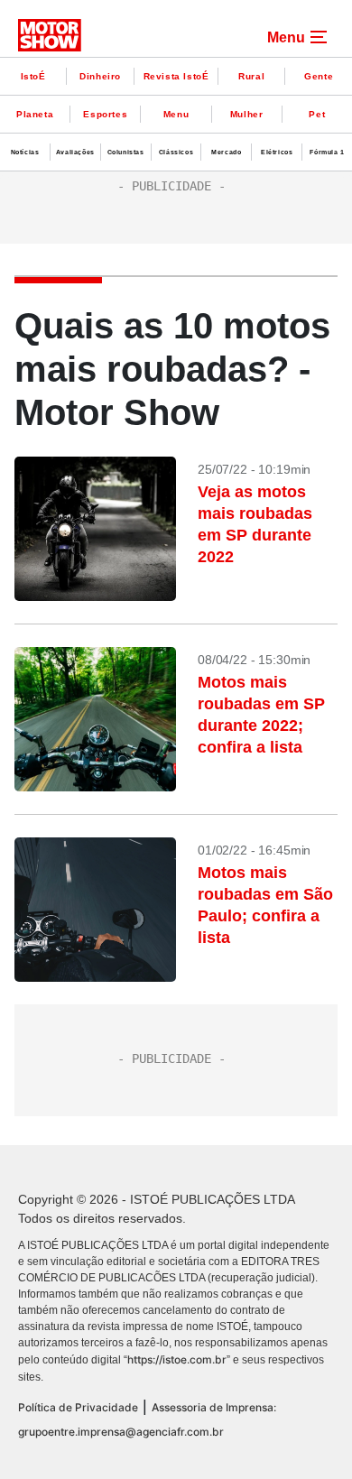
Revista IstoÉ (176, 76)
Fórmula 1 (327, 152)
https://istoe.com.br (177, 1359)
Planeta (34, 114)
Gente (318, 76)
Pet (317, 114)
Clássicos (176, 152)
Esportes (105, 114)
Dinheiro (100, 76)
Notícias (25, 152)
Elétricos (276, 152)
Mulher (247, 114)
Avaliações (75, 152)
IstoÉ (33, 76)
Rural (251, 76)
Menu (176, 114)
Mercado (226, 152)
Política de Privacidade (78, 1407)
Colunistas (125, 152)
